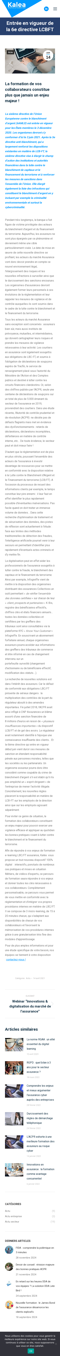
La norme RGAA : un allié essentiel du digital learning (41, 1044)
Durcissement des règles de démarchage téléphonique (40, 1118)
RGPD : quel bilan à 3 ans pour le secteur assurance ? (39, 1067)
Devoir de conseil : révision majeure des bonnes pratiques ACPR (35, 1267)
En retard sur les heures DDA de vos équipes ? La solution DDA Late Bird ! (35, 1286)
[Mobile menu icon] (55, 9)
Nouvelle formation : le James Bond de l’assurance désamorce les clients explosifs (35, 1307)
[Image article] (14, 1044)
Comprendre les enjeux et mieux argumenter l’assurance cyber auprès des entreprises (40, 1092)
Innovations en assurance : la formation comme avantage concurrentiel (40, 1171)
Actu (10, 52)
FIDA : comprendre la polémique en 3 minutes (35, 1250)
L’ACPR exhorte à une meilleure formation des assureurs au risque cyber (40, 1143)
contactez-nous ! (16, 959)
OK (30, 1351)
